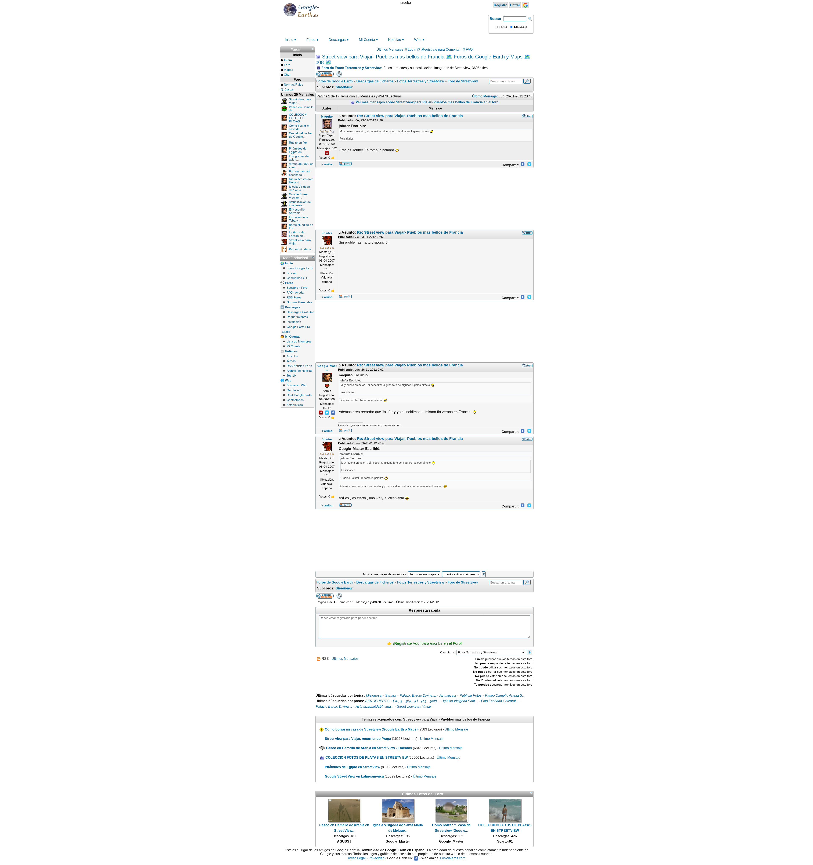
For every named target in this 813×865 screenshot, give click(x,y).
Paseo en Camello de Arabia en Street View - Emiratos (369, 748)
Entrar (515, 5)
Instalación (294, 321)
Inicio (289, 40)
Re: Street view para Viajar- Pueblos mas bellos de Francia (410, 116)
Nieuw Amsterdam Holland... (301, 180)
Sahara (390, 695)
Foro (287, 65)
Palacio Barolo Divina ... (418, 695)
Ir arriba (326, 164)
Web (417, 40)
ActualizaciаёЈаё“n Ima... (374, 706)
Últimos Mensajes (389, 49)
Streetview (344, 87)
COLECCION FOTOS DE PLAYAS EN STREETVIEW (366, 757)
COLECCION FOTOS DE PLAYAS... (298, 118)
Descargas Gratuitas (300, 312)
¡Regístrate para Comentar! (441, 49)
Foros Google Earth (300, 268)
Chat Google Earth (299, 395)
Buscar (495, 19)
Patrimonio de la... (301, 249)
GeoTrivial (293, 390)
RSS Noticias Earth (299, 365)
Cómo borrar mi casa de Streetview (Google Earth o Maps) (371, 729)
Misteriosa (374, 695)
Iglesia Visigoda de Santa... (299, 188)
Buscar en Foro (297, 287)
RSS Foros (294, 297)
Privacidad (376, 858)
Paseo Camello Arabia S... (505, 695)
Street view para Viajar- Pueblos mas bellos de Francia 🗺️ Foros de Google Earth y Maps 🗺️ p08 (422, 59)
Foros (310, 40)
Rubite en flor (298, 142)
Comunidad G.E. (298, 278)
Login (412, 49)
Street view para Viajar (414, 706)
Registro (500, 5)
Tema (502, 27)
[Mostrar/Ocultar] (313, 49)
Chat (287, 74)
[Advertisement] (424, 199)
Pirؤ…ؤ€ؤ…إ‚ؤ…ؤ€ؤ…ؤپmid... (416, 701)
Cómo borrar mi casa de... (299, 127)
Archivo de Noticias (299, 370)
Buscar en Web (297, 385)
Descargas (337, 40)
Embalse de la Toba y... (298, 218)
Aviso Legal (357, 858)
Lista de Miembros (299, 341)
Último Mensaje (456, 729)
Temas (291, 361)
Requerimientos (297, 317)
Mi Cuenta (367, 40)
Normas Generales (299, 302)
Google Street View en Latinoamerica (354, 776)
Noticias (394, 40)
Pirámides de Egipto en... (298, 150)
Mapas (288, 69)
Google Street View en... (298, 196)
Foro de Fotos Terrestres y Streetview (351, 68)
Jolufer (327, 233)
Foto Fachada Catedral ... (500, 701)
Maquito (327, 116)
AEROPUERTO (377, 701)
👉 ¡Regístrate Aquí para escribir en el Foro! (424, 643)
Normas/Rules (293, 84)
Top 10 (291, 375)
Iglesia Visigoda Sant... (460, 701)
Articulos (292, 356)
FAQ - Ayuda (295, 292)
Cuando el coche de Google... (300, 135)
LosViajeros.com (452, 858)
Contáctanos (295, 400)
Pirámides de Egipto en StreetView (352, 767)
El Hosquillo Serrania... (297, 211)
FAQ (469, 49)
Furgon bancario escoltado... (300, 173)
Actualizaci (448, 695)
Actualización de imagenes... (300, 203)
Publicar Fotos (470, 695)
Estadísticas (295, 404)
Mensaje (520, 27)
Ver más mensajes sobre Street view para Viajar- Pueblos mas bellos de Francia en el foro (427, 102)
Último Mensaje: (485, 96)
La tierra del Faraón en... (297, 234)
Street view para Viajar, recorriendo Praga (358, 738)
